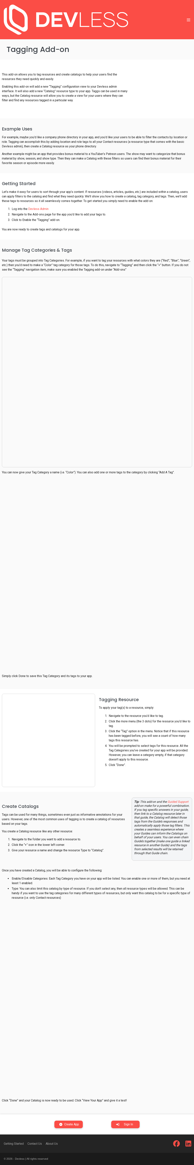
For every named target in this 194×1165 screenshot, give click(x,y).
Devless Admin (38, 209)
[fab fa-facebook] (176, 1145)
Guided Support (177, 802)
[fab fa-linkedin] (188, 1145)
